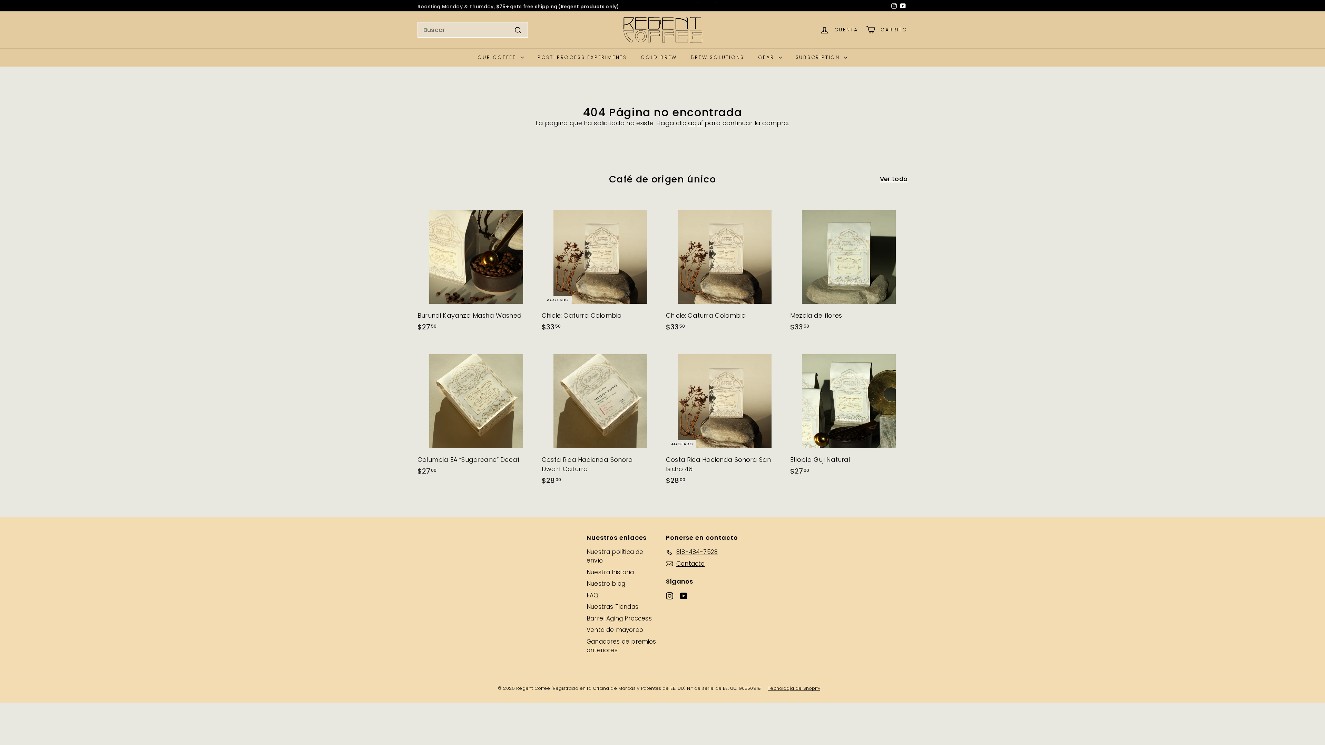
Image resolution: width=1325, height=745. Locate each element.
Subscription (819, 57)
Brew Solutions (717, 57)
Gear (767, 57)
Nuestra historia (610, 572)
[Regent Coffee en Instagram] (894, 5)
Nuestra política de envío (615, 556)
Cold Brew (659, 57)
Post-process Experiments (582, 57)
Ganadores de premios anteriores (621, 646)
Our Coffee (498, 57)
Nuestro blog (606, 583)
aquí (695, 123)
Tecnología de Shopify (794, 688)
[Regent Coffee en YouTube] (903, 5)
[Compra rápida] (532, 203)
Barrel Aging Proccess (619, 618)
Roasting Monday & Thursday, (457, 5)
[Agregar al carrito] (532, 217)
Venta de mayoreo (615, 630)
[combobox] (473, 30)
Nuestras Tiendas (612, 607)
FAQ (593, 595)
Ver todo (893, 179)
